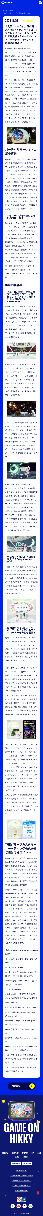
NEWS (11, 11)
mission (5, 1153)
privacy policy (21, 1171)
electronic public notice (21, 1181)
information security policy (22, 1176)
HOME (5, 11)
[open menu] (40, 2)
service (25, 1153)
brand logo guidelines (22, 1186)
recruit (25, 1157)
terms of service (21, 1191)
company (15, 1153)
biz (33, 1153)
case (39, 1153)
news (17, 1157)
